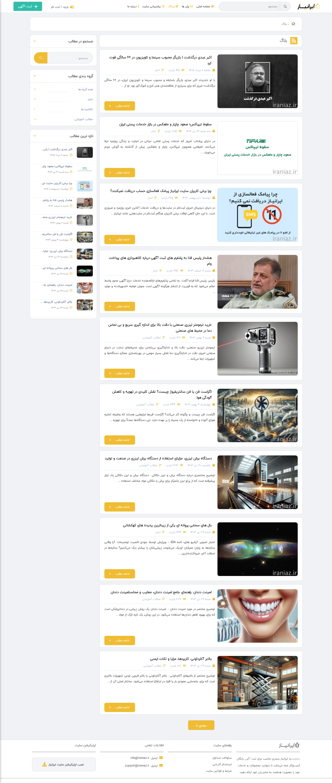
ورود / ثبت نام (59, 7)
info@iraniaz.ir (140, 757)
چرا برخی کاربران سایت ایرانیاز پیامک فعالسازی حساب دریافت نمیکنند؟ (161, 191)
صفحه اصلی (203, 6)
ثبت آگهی (25, 6)
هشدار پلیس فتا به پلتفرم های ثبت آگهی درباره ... (42, 200)
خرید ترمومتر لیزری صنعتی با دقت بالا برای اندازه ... (41, 217)
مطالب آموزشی (152, 337)
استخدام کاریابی (222, 764)
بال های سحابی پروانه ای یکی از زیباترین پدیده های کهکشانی (167, 525)
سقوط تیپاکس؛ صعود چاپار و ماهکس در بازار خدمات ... (40, 166)
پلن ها (185, 6)
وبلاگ (171, 6)
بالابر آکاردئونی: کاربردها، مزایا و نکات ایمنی (181, 659)
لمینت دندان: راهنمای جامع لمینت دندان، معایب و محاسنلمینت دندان (161, 592)
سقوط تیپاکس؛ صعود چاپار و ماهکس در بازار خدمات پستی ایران (165, 124)
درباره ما (132, 6)
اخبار (157, 70)
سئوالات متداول (222, 757)
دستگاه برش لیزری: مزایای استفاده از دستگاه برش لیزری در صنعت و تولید (158, 458)
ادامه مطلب (122, 106)
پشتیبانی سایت (151, 6)
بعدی (202, 725)
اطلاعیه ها (87, 109)
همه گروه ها (85, 89)
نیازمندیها (294, 758)
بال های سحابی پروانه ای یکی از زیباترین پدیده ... (43, 268)
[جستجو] (285, 6)
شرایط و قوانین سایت (219, 771)
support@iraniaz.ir (137, 765)
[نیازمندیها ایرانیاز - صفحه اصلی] (309, 5)
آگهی (248, 758)
